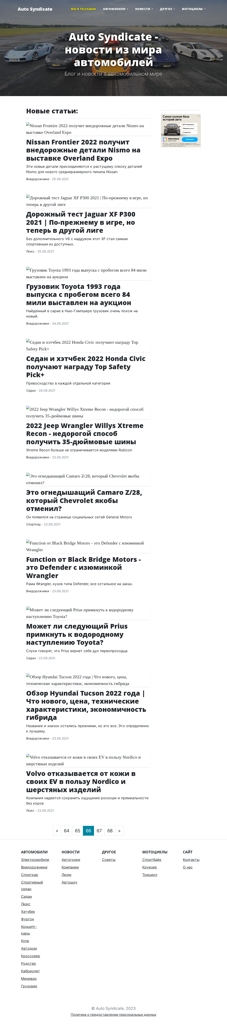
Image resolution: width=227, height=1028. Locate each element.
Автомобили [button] (114, 9)
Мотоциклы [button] (193, 9)
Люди (66, 874)
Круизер (149, 867)
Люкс (30, 251)
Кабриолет (30, 971)
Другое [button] (166, 9)
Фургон (27, 919)
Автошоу (69, 882)
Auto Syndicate (35, 9)
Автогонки (71, 859)
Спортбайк (151, 859)
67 (99, 830)
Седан (31, 390)
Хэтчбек (28, 911)
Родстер (28, 963)
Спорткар (33, 524)
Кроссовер (30, 956)
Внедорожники (37, 179)
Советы (108, 859)
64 (66, 830)
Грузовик (29, 986)
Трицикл (149, 874)
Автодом (29, 948)
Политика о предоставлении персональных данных (113, 1014)
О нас (188, 867)
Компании (70, 867)
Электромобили (35, 859)
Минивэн (29, 978)
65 (77, 830)
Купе (25, 941)
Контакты (191, 859)
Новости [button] (143, 9)
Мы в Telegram (83, 9)
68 (110, 830)
